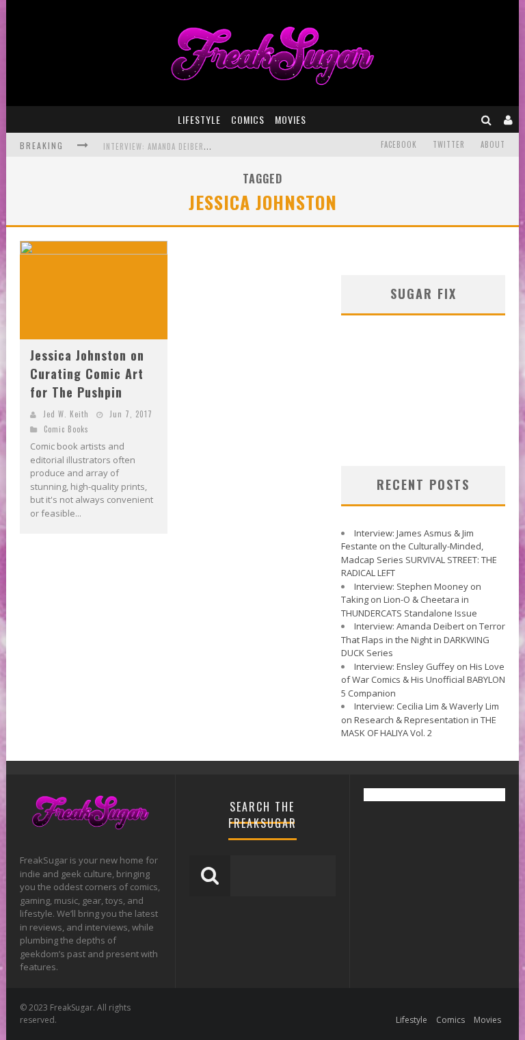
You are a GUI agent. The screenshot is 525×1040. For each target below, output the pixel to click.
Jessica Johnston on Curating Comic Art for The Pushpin (87, 373)
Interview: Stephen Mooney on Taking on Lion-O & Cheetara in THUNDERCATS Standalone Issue (411, 599)
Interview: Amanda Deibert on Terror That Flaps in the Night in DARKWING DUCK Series (423, 639)
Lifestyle (199, 119)
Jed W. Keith (66, 413)
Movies (290, 119)
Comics (248, 119)
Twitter (449, 144)
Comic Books (66, 429)
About (493, 144)
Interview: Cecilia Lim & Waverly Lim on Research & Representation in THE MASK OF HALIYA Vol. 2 (420, 719)
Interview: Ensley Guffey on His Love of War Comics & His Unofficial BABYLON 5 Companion (423, 679)
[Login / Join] (508, 119)
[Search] (487, 119)
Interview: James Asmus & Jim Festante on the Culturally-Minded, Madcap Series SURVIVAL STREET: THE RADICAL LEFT (419, 553)
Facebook (399, 144)
